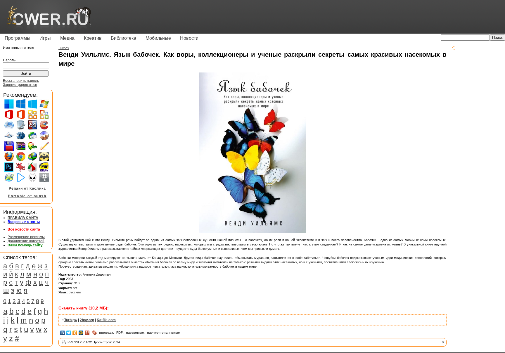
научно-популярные (163, 332)
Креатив (93, 38)
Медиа (67, 38)
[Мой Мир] (81, 333)
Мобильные (158, 38)
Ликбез (63, 48)
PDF (119, 332)
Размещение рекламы (26, 237)
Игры (45, 38)
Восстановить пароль (21, 81)
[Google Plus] (87, 333)
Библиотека (123, 38)
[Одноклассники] (75, 333)
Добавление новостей (26, 241)
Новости (189, 38)
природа (106, 332)
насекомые (135, 332)
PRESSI (73, 342)
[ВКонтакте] (63, 333)
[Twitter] (69, 333)
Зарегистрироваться (20, 85)
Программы (17, 38)
